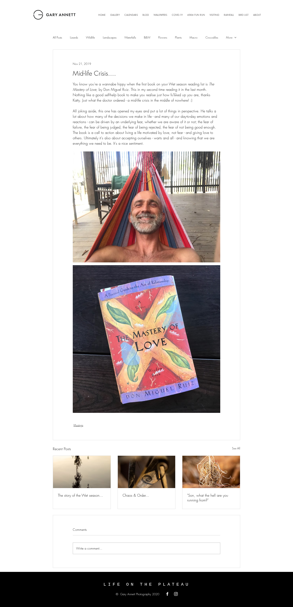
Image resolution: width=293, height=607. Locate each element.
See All (236, 448)
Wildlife (90, 37)
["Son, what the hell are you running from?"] (211, 472)
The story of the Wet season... (80, 495)
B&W (147, 37)
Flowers (162, 37)
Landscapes (109, 37)
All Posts (57, 37)
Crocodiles (211, 37)
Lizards (74, 37)
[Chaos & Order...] (146, 472)
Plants (178, 37)
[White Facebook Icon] (167, 593)
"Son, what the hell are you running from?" (207, 497)
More (229, 37)
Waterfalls (130, 37)
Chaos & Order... (136, 495)
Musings (78, 425)
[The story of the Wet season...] (82, 472)
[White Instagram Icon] (175, 593)
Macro (194, 37)
